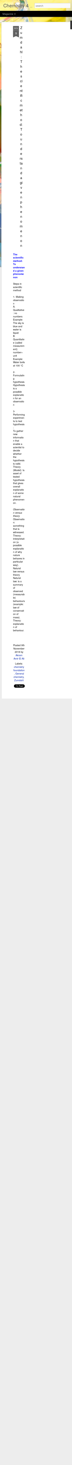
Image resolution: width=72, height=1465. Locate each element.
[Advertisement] (43, 79)
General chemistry (19, 675)
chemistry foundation (19, 668)
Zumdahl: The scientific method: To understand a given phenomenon (21, 136)
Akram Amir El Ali (19, 656)
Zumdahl (19, 680)
